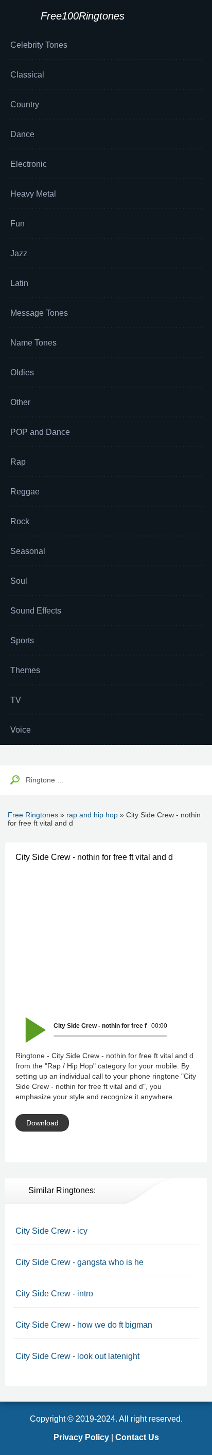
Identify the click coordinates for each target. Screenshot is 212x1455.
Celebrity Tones (38, 45)
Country (24, 104)
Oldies (22, 372)
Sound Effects (35, 610)
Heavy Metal (33, 193)
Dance (22, 134)
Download (42, 1123)
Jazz (18, 253)
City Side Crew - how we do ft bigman (83, 1324)
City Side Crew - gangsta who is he (79, 1262)
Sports (22, 640)
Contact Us (137, 1437)
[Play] (30, 1023)
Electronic (28, 164)
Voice (20, 729)
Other (20, 402)
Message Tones (39, 313)
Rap (18, 461)
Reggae (25, 491)
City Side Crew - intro (54, 1293)
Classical (27, 74)
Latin (19, 283)
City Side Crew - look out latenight (77, 1356)
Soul (18, 581)
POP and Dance (40, 432)
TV (15, 700)
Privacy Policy (81, 1437)
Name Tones (33, 342)
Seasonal (27, 551)
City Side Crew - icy (51, 1231)
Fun (17, 223)
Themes (25, 670)
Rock (19, 521)
